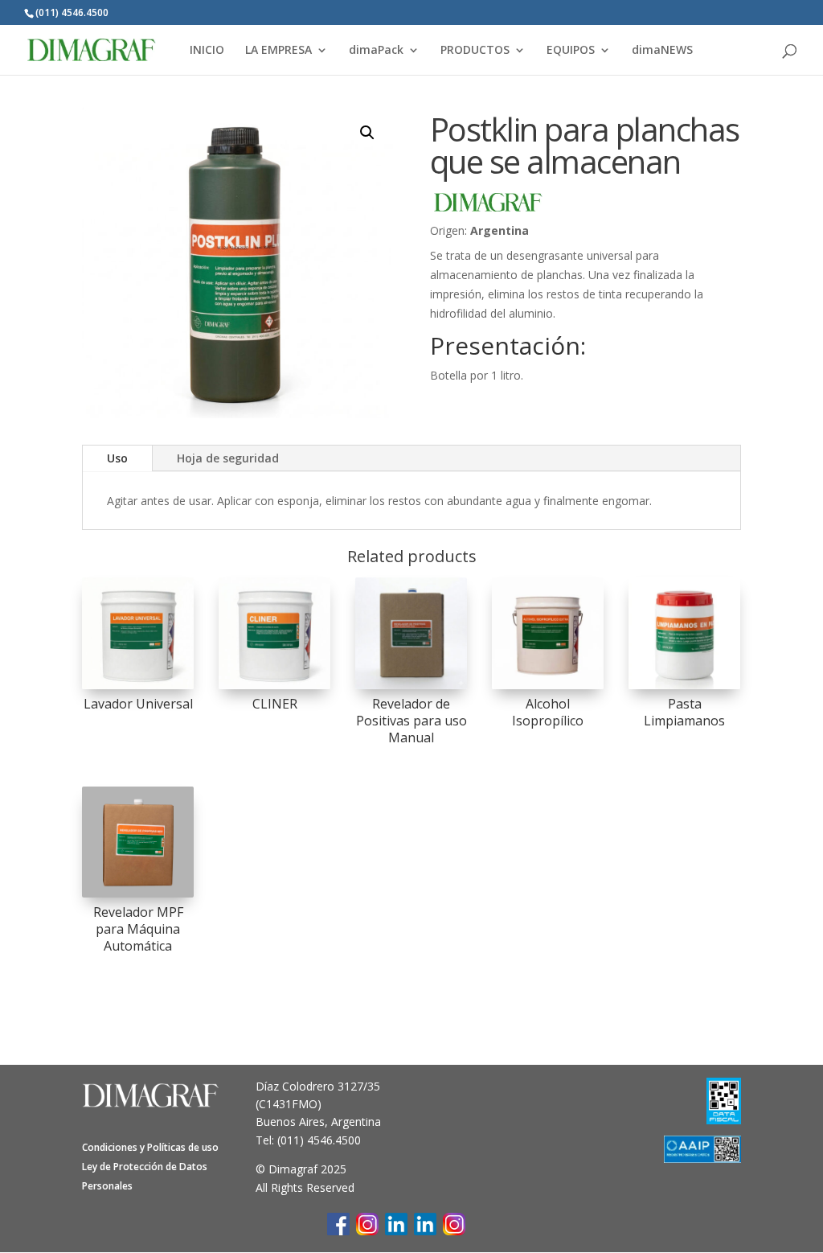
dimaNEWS (662, 50)
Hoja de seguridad (228, 458)
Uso (117, 458)
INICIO (207, 50)
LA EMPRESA (278, 50)
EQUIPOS (571, 50)
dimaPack (376, 50)
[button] (367, 132)
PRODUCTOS (475, 50)
